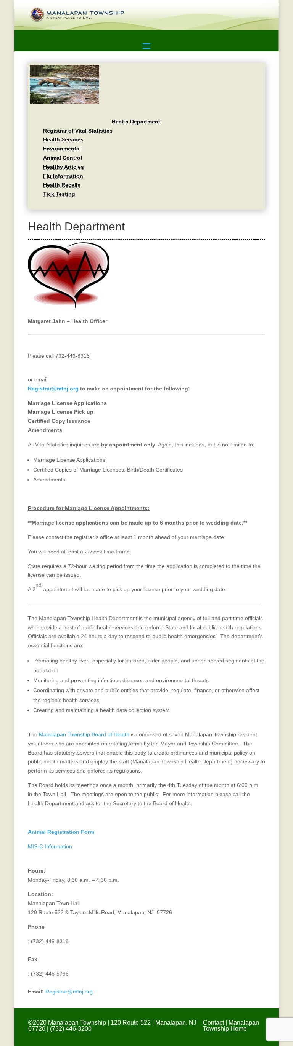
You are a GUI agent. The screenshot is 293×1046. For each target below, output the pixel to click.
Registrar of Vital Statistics (78, 131)
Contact (213, 1022)
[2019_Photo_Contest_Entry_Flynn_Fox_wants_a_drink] (64, 102)
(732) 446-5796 (50, 974)
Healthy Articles (63, 167)
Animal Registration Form (61, 832)
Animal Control (62, 158)
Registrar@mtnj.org (53, 388)
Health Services (63, 139)
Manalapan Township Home (231, 1025)
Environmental (62, 149)
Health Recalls (61, 185)
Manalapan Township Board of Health (84, 734)
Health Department (136, 121)
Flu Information (63, 176)
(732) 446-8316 (50, 941)
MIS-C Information (50, 846)
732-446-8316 (72, 356)
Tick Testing (59, 194)
